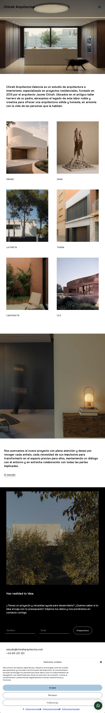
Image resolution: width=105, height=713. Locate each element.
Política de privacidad (51, 709)
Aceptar (52, 688)
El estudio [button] (9, 474)
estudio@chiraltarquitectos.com (24, 649)
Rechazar (52, 695)
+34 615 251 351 (15, 653)
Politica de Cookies (33, 709)
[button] (101, 662)
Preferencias (52, 703)
